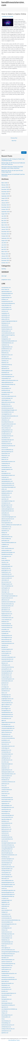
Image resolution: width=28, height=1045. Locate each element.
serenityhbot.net (5, 835)
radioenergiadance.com (7, 370)
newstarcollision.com (6, 497)
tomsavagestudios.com (7, 522)
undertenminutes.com (7, 309)
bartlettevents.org (6, 390)
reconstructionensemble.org (8, 738)
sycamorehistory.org (6, 916)
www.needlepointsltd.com (7, 880)
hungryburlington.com (7, 677)
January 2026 (5, 187)
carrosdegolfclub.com (7, 414)
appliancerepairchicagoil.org (8, 335)
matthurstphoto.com (6, 969)
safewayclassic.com (6, 331)
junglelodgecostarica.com (7, 698)
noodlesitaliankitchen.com (7, 342)
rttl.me (3, 1019)
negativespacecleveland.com (8, 722)
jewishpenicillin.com (6, 520)
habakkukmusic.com (6, 831)
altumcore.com (5, 791)
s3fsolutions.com (5, 420)
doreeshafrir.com (5, 655)
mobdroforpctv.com (6, 572)
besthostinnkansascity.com (8, 1024)
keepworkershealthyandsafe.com (9, 340)
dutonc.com (4, 692)
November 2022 (5, 260)
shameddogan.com (6, 811)
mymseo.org (4, 1011)
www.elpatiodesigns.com (7, 941)
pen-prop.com (5, 841)
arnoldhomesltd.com (6, 433)
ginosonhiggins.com (6, 708)
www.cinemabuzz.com (7, 910)
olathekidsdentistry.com (7, 481)
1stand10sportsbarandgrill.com (9, 487)
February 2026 (5, 185)
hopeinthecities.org (6, 568)
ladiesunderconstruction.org (8, 402)
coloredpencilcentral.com (7, 435)
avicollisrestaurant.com (7, 759)
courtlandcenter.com (6, 756)
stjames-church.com (6, 651)
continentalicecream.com (7, 617)
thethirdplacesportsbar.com (8, 933)
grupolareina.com (6, 394)
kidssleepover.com (6, 323)
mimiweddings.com (6, 1022)
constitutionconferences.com (8, 781)
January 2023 (5, 256)
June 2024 (4, 218)
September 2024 (5, 211)
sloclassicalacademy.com (7, 605)
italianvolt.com (5, 459)
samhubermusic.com (6, 1030)
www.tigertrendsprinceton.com (9, 843)
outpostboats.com (6, 564)
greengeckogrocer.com (7, 505)
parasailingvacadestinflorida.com (9, 979)
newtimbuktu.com (6, 315)
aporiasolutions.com (6, 801)
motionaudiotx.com (6, 1016)
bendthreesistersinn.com (12, 3)
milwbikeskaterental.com (7, 714)
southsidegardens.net (6, 928)
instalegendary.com (6, 339)
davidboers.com (5, 821)
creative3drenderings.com (8, 815)
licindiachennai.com (6, 295)
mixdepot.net (5, 912)
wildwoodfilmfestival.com (7, 382)
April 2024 (4, 222)
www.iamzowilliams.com (7, 922)
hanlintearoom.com (6, 987)
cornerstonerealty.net (7, 918)
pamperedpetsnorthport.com (8, 475)
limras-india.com (5, 289)
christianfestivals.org (6, 700)
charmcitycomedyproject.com (8, 657)
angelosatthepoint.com (7, 769)
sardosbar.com (5, 457)
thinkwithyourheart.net (7, 443)
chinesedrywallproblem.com (8, 728)
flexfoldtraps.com (6, 856)
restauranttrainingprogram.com (9, 516)
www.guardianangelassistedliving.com (10, 951)
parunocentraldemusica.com (8, 949)
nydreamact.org (5, 344)
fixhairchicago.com (6, 777)
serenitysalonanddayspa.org (8, 303)
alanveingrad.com (6, 706)
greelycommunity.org (6, 641)
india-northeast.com (6, 427)
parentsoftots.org (6, 813)
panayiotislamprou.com (7, 374)
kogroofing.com (5, 366)
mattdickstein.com (6, 825)
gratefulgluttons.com (6, 570)
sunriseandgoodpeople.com (8, 726)
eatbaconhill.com (5, 319)
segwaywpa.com (5, 803)
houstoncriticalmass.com (7, 593)
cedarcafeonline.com (6, 305)
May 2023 (4, 247)
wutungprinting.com (6, 710)
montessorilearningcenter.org (8, 963)
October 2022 (5, 262)
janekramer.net (5, 682)
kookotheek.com (5, 372)
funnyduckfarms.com (6, 989)
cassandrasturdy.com (7, 574)
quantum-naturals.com (7, 961)
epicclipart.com (5, 356)
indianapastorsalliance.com (8, 771)
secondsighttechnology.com (8, 501)
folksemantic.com (6, 455)
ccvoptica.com (5, 898)
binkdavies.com (5, 621)
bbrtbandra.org (5, 352)
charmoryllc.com (5, 590)
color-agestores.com (6, 556)
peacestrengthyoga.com (7, 852)
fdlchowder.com (5, 878)
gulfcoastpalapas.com (7, 805)
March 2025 (4, 200)
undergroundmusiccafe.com (8, 1028)
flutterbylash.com (6, 985)
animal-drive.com (6, 793)
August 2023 (4, 240)
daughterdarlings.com (7, 297)
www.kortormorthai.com (7, 860)
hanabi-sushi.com (6, 904)
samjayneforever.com (7, 967)
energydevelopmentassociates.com (10, 416)
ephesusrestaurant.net (7, 935)
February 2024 (5, 227)
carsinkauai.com (5, 975)
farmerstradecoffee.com (7, 817)
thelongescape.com (6, 694)
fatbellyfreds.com (6, 939)
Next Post (14, 140)
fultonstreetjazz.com (6, 388)
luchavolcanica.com (6, 742)
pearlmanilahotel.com (6, 358)
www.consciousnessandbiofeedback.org (11, 920)
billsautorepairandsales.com (8, 959)
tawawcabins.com (6, 453)
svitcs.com (4, 785)
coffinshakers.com (6, 665)
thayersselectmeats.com (7, 799)
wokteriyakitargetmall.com (8, 509)
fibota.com (4, 945)
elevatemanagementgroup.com (9, 993)
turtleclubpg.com (5, 748)
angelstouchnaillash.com (7, 491)
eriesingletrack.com (6, 473)
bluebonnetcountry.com (7, 354)
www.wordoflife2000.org (7, 449)
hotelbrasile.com (5, 386)
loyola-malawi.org (6, 560)
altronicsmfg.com (6, 317)
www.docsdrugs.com (6, 874)
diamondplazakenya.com (7, 955)
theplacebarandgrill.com (7, 763)
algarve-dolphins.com (6, 704)
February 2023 (5, 253)
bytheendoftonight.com (7, 566)
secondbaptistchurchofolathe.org (9, 1009)
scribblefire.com (5, 544)
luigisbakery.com (5, 902)
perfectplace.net (5, 540)
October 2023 (5, 236)
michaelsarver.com (6, 503)
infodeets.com (5, 299)
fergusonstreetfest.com (7, 965)
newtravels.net (5, 325)
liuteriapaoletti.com (6, 724)
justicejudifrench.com (6, 669)
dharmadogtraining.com (7, 1015)
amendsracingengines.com (8, 858)
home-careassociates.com (8, 548)
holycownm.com (5, 744)
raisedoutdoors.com (6, 441)
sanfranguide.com (6, 588)
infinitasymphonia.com (7, 635)
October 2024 (5, 209)
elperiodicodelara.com (7, 291)
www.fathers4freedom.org (8, 845)
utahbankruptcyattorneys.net (8, 445)
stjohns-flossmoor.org (6, 732)
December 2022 (5, 258)
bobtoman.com (5, 362)
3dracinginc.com (5, 592)
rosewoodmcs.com (6, 914)
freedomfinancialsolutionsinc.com (9, 854)
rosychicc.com (5, 562)
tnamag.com (4, 795)
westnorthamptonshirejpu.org (8, 384)
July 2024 (4, 216)
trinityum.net (4, 930)
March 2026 (4, 182)
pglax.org (4, 720)
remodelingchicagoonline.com (8, 890)
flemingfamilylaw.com (6, 999)
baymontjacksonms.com (7, 716)
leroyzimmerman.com (6, 995)
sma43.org (4, 888)
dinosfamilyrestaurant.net (7, 408)
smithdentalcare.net (6, 1026)
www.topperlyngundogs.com (8, 847)
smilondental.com (6, 495)
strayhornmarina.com (6, 611)
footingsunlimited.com (7, 870)
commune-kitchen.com (7, 627)
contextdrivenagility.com (7, 661)
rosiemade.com (5, 477)
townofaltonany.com (6, 718)
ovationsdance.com (6, 528)
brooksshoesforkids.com (7, 797)
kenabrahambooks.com (7, 625)
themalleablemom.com (7, 673)
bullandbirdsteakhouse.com (8, 882)
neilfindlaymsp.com (6, 758)
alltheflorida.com (5, 971)
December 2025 (5, 189)
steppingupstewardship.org (8, 896)
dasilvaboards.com (6, 607)
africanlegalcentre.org (7, 637)
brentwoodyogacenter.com (8, 892)
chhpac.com (4, 1013)
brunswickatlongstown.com (8, 678)
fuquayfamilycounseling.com (8, 1005)
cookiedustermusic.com (7, 736)
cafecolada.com (5, 580)
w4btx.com (4, 489)
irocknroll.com (5, 447)
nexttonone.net (5, 833)
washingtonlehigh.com (7, 900)
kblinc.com (4, 471)
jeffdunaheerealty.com (7, 850)
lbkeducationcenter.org (7, 536)
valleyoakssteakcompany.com (9, 773)
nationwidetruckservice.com (8, 746)
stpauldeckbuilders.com (7, 868)
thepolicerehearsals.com (7, 597)
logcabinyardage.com (6, 819)
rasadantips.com (5, 313)
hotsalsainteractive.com (7, 301)
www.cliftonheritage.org (7, 886)
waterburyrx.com (5, 765)
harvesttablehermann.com (8, 412)
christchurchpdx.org (6, 623)
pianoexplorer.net (5, 926)
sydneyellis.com (5, 512)
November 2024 (5, 207)
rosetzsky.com (5, 645)
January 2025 (5, 202)
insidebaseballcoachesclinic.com (9, 973)
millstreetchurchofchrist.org (8, 977)
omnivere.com (5, 311)
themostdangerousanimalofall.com (9, 595)
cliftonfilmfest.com (6, 437)
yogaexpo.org (5, 546)
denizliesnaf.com (5, 779)
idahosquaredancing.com (7, 451)
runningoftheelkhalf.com (7, 848)
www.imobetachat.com (7, 823)
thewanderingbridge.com (7, 671)
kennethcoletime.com (6, 675)
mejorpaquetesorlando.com (8, 485)
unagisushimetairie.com (7, 346)
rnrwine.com (4, 1001)
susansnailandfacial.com (7, 839)
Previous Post (14, 138)
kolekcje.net (4, 532)
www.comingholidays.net (7, 586)
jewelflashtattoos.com (7, 348)
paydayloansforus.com (7, 327)
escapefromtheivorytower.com (9, 424)
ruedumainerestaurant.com (8, 643)
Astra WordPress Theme (14, 1040)
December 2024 (5, 205)
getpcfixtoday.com (6, 350)
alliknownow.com (5, 599)
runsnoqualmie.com (6, 872)
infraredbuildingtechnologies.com (9, 410)
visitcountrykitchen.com (7, 702)
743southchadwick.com (7, 425)
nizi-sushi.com (5, 684)
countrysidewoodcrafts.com (8, 333)
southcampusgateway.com (8, 376)
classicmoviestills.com (7, 578)
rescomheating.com (6, 1020)
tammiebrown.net (6, 690)
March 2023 (4, 251)
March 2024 (4, 225)
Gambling (4, 16)
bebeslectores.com (6, 404)
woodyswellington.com (7, 937)
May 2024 (4, 220)
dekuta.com (4, 908)
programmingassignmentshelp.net (9, 321)
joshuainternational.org (7, 837)
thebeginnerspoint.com (7, 584)
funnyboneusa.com (6, 734)
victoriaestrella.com (6, 752)
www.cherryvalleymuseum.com (9, 396)
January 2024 (5, 229)
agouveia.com (5, 1007)
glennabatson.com (6, 609)
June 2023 (4, 245)
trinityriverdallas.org (6, 538)
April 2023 (4, 249)
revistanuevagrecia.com (7, 649)
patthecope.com (5, 783)
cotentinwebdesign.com (7, 398)
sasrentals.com (5, 499)
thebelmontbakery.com (7, 329)
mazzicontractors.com (7, 931)
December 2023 (5, 231)
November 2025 (5, 191)
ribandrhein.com (5, 530)
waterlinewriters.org (6, 809)
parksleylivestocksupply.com (8, 552)
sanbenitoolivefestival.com (8, 576)
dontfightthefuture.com (7, 431)
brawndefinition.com (6, 615)
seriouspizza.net (5, 787)
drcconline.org (5, 762)
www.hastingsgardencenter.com (9, 924)
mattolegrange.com (6, 696)
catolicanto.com (5, 534)
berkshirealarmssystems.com (8, 461)
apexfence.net (5, 1032)
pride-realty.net (5, 981)
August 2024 (4, 213)
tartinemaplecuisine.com (7, 680)
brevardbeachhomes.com (7, 421)
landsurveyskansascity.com (8, 866)
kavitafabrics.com (6, 740)
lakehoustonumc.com (6, 829)
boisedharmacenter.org (7, 554)
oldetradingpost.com (6, 400)
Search (3, 150)
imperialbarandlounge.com (8, 439)
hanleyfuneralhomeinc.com (8, 483)
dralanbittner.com (6, 465)
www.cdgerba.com (6, 947)
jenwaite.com (5, 991)
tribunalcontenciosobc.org (8, 603)
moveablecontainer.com (7, 392)
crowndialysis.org (6, 514)
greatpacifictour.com (6, 750)
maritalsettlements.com (7, 712)
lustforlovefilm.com (6, 631)
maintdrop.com (5, 360)
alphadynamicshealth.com (8, 983)
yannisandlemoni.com (7, 467)
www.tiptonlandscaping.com (8, 894)
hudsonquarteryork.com (7, 943)
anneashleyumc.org (6, 864)
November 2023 (5, 233)
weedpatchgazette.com (7, 469)
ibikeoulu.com (5, 663)
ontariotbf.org (5, 337)
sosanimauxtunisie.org (7, 364)
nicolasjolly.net (5, 633)
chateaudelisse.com (6, 378)
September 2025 (5, 196)
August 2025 (4, 198)
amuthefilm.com (5, 629)
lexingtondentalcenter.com (8, 510)
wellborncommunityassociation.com (10, 380)
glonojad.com (5, 647)
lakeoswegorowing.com (7, 1003)
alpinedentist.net (5, 368)
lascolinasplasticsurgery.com (8, 884)
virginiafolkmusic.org (6, 526)
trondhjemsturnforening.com (8, 953)
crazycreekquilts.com (6, 619)
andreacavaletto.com (6, 550)
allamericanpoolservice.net (8, 518)
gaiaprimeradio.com (6, 688)
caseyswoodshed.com (7, 775)
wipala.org (4, 558)
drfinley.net (4, 997)
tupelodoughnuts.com (7, 479)
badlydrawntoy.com (6, 827)
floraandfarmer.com (6, 418)
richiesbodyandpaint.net (7, 293)
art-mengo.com (5, 686)
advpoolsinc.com (5, 767)
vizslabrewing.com (6, 463)
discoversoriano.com (6, 582)
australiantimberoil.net (7, 406)
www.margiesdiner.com (7, 876)
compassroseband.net (7, 789)
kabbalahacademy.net (7, 493)
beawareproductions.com (7, 659)
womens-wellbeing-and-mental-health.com (11, 524)
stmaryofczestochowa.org (8, 667)
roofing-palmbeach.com (7, 429)
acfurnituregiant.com (6, 307)
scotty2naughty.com (6, 653)
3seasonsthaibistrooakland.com (9, 542)
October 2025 (5, 193)
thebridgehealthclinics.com (8, 807)
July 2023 (4, 242)
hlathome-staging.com (7, 506)
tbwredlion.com (5, 957)
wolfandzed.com (5, 906)
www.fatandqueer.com (7, 862)
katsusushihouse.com (6, 639)
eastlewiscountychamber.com (8, 601)
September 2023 (5, 238)
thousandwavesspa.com (7, 754)
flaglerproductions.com (7, 613)
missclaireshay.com (6, 287)
